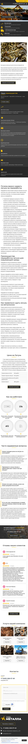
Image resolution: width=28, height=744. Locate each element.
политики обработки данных (18, 700)
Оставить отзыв (14, 613)
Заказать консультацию (8, 82)
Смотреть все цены (14, 386)
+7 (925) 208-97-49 (19, 3)
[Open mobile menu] (26, 3)
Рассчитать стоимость (7, 16)
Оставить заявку (5, 101)
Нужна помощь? (14, 535)
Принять (24, 740)
